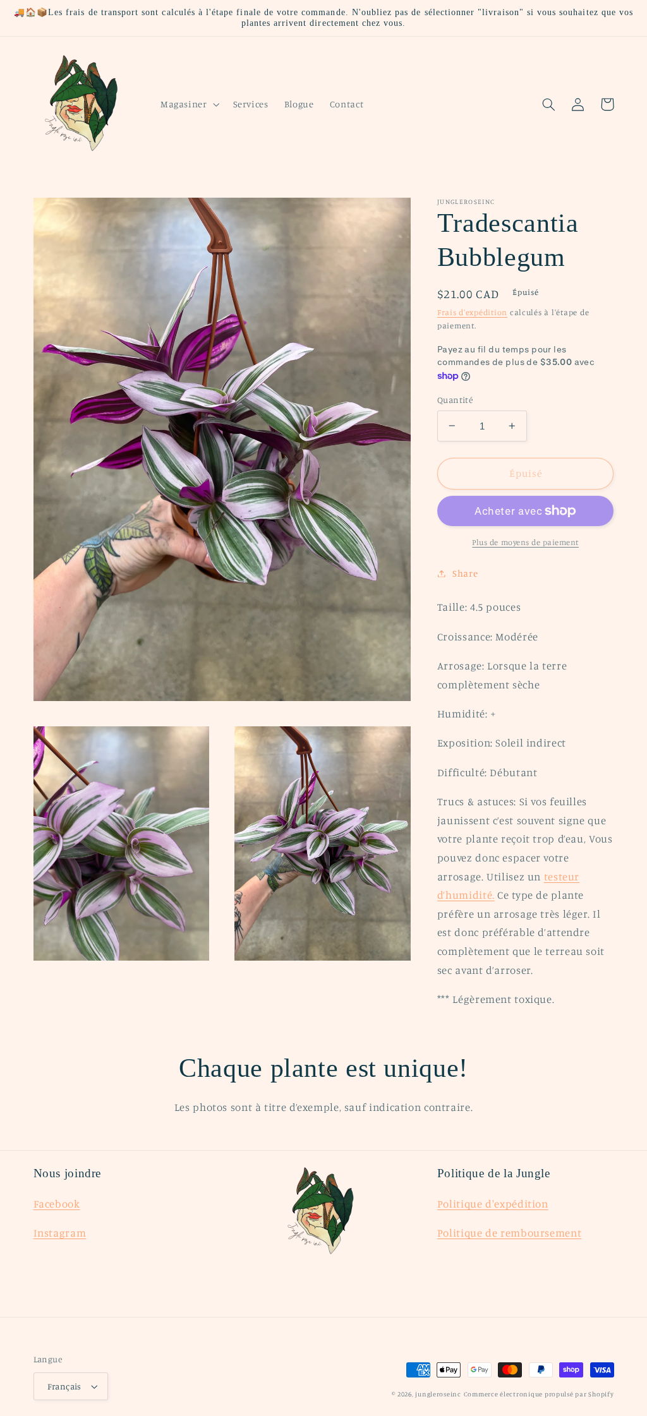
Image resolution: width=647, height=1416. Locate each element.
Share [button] (465, 573)
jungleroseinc (438, 1394)
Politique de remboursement (509, 1233)
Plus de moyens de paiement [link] (525, 542)
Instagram (60, 1233)
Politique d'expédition (492, 1203)
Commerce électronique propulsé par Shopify (539, 1394)
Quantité (455, 400)
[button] (188, 104)
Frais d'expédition (472, 312)
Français (64, 1386)
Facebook (56, 1203)
